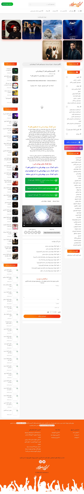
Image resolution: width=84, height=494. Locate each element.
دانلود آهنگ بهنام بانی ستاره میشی (50, 254)
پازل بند (79, 176)
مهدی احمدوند (77, 240)
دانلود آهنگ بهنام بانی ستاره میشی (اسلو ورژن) (48, 251)
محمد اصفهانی (77, 226)
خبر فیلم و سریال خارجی (75, 112)
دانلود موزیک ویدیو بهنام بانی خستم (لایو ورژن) (48, 262)
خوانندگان (71, 11)
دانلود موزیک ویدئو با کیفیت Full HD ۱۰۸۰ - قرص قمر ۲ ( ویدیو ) (42, 181)
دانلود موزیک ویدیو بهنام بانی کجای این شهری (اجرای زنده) (45, 268)
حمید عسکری (77, 185)
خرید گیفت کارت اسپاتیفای (74, 255)
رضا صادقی (78, 192)
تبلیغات (54, 11)
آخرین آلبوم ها (55, 432)
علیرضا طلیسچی (77, 210)
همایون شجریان (77, 245)
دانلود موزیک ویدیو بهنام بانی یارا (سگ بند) (49, 260)
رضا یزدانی (78, 194)
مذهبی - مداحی (77, 80)
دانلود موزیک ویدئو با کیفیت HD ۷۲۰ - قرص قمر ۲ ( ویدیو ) (42, 188)
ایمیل (57, 303)
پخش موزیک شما (7, 4)
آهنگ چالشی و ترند (76, 89)
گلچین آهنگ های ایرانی (36, 11)
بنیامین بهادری (77, 171)
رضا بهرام (79, 190)
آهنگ (77, 86)
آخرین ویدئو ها (55, 437)
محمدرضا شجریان (76, 231)
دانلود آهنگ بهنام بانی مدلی (52, 249)
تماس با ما (62, 11)
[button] (67, 77)
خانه (79, 11)
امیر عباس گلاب (77, 164)
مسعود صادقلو (77, 233)
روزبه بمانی (78, 197)
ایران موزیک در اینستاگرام (71, 147)
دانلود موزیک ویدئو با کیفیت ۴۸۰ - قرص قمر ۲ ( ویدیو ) (42, 195)
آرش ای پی (78, 157)
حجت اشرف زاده (77, 183)
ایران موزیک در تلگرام (72, 142)
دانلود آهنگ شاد (77, 96)
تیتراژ (79, 91)
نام (58, 299)
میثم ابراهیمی (77, 243)
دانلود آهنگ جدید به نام (42, 167)
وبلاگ (47, 11)
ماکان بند (79, 217)
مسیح (79, 236)
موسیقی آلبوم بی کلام (75, 82)
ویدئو (77, 134)
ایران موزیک (56, 64)
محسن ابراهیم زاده (76, 220)
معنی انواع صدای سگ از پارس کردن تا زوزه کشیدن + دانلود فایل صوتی (33, 442)
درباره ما (76, 435)
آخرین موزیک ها (55, 435)
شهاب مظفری (77, 206)
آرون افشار (78, 160)
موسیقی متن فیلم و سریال (74, 103)
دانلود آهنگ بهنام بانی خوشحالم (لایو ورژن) (49, 265)
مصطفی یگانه (77, 238)
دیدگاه (57, 285)
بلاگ (78, 107)
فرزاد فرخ (79, 213)
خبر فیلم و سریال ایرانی (75, 109)
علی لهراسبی (78, 208)
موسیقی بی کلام (77, 100)
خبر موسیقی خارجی (76, 116)
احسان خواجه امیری (76, 162)
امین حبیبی (78, 167)
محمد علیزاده (78, 229)
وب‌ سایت (57, 307)
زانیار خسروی (78, 199)
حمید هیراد (78, 187)
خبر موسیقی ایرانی (76, 114)
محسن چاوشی (77, 222)
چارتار (79, 178)
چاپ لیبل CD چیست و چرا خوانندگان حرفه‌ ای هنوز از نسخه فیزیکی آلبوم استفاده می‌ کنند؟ (33, 449)
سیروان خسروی (77, 203)
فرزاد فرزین (78, 215)
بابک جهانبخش (77, 169)
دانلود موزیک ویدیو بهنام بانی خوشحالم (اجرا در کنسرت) (46, 257)
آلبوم (78, 77)
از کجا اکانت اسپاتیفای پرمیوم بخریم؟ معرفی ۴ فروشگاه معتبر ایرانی (33, 435)
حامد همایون (78, 180)
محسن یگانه (78, 224)
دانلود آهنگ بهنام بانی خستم (52, 246)
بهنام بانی (78, 174)
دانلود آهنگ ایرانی (76, 94)
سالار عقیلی (78, 201)
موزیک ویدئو (49, 64)
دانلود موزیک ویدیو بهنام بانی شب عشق (50, 271)
